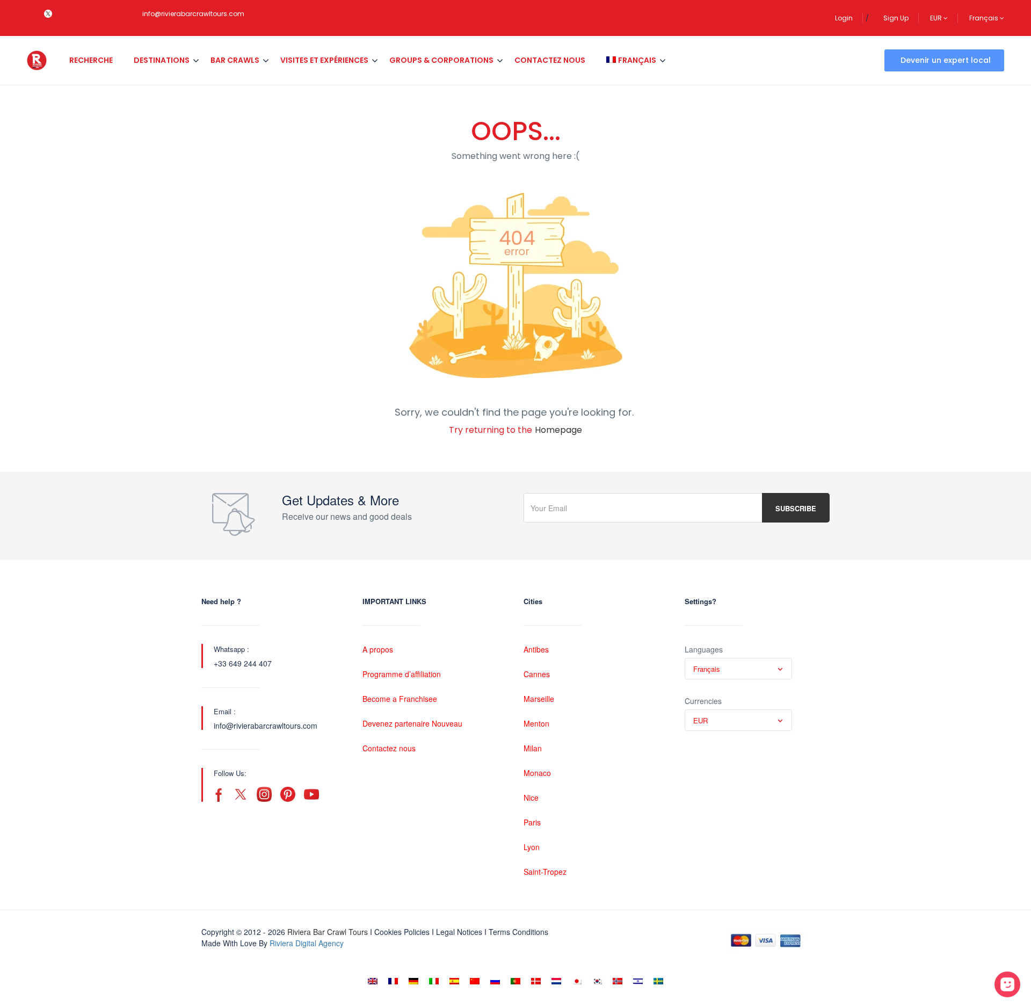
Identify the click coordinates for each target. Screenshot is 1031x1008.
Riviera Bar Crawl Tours (327, 931)
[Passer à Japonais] (577, 981)
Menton (536, 723)
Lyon (532, 847)
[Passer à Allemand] (413, 981)
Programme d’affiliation (401, 674)
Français (984, 18)
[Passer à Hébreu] (638, 981)
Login (844, 18)
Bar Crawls (234, 60)
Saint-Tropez (545, 871)
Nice (531, 797)
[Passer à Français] (393, 981)
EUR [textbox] (700, 720)
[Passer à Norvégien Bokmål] (617, 981)
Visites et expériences (324, 60)
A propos (377, 649)
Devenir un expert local (946, 60)
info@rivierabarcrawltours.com (193, 13)
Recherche (91, 60)
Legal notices (459, 931)
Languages (704, 649)
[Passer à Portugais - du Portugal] (515, 981)
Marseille (539, 698)
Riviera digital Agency (307, 943)
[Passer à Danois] (536, 981)
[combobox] (738, 668)
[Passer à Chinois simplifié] (474, 981)
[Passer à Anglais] (372, 981)
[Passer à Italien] (434, 981)
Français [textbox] (706, 669)
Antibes (536, 649)
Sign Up (896, 18)
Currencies (703, 700)
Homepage (558, 430)
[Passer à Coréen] (597, 981)
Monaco (537, 772)
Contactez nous (549, 60)
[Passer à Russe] (495, 981)
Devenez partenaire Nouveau (412, 723)
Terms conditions (518, 931)
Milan (533, 748)
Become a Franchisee (399, 698)
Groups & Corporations (441, 60)
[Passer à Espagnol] (454, 981)
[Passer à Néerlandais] (556, 981)
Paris (532, 822)
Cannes (537, 674)
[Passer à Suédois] (658, 981)
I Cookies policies (400, 931)
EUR (936, 18)
